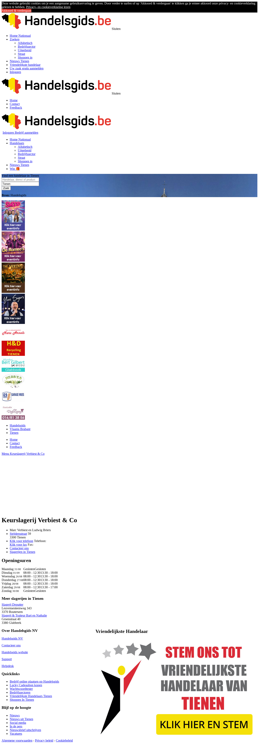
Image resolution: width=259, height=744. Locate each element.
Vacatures (16, 733)
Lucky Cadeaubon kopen (26, 685)
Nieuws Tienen (19, 61)
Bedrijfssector (26, 46)
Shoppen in (25, 57)
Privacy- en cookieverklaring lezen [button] (48, 7)
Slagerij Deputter (12, 604)
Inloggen (15, 72)
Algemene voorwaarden (17, 740)
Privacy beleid (44, 740)
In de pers (16, 726)
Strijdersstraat (18, 533)
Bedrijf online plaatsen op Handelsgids (34, 681)
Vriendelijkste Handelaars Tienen (31, 696)
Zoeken (14, 39)
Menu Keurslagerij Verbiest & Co (23, 453)
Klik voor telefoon (21, 541)
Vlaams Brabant (20, 429)
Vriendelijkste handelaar (25, 64)
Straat (21, 54)
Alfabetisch (25, 43)
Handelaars (17, 143)
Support (7, 659)
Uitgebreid (24, 50)
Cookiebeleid (64, 740)
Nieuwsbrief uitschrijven (25, 730)
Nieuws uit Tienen (21, 719)
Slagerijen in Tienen (22, 552)
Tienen (14, 432)
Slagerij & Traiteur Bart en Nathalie (24, 615)
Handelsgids (17, 425)
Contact (15, 104)
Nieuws (15, 715)
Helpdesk (8, 666)
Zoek (6, 188)
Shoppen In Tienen (22, 699)
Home (14, 100)
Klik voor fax (18, 544)
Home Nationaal (20, 35)
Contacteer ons (19, 548)
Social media (18, 722)
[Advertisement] (123, 484)
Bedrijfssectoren (20, 692)
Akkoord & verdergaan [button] (16, 10)
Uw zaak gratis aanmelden (27, 68)
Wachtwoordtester (21, 688)
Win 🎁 (15, 168)
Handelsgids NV (12, 638)
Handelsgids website (15, 652)
